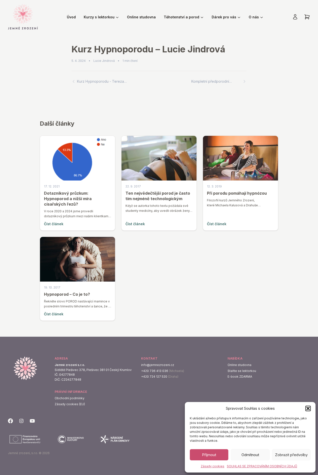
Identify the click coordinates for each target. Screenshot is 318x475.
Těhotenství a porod (181, 17)
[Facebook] (10, 420)
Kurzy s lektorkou (99, 17)
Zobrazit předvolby (291, 454)
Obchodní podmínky (69, 398)
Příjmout (209, 454)
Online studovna (141, 17)
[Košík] (307, 17)
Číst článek (53, 224)
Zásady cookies (212, 466)
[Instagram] (21, 420)
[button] (308, 408)
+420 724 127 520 (154, 376)
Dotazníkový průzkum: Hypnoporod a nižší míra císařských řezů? (68, 199)
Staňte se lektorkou (242, 371)
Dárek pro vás (224, 17)
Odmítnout (250, 454)
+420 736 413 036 (154, 371)
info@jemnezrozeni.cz (157, 365)
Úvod (71, 17)
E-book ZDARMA (240, 376)
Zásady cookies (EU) (70, 404)
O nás (254, 17)
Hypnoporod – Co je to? (67, 294)
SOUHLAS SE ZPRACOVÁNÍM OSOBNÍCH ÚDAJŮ (262, 466)
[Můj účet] (295, 17)
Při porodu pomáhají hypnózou (237, 193)
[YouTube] (32, 420)
